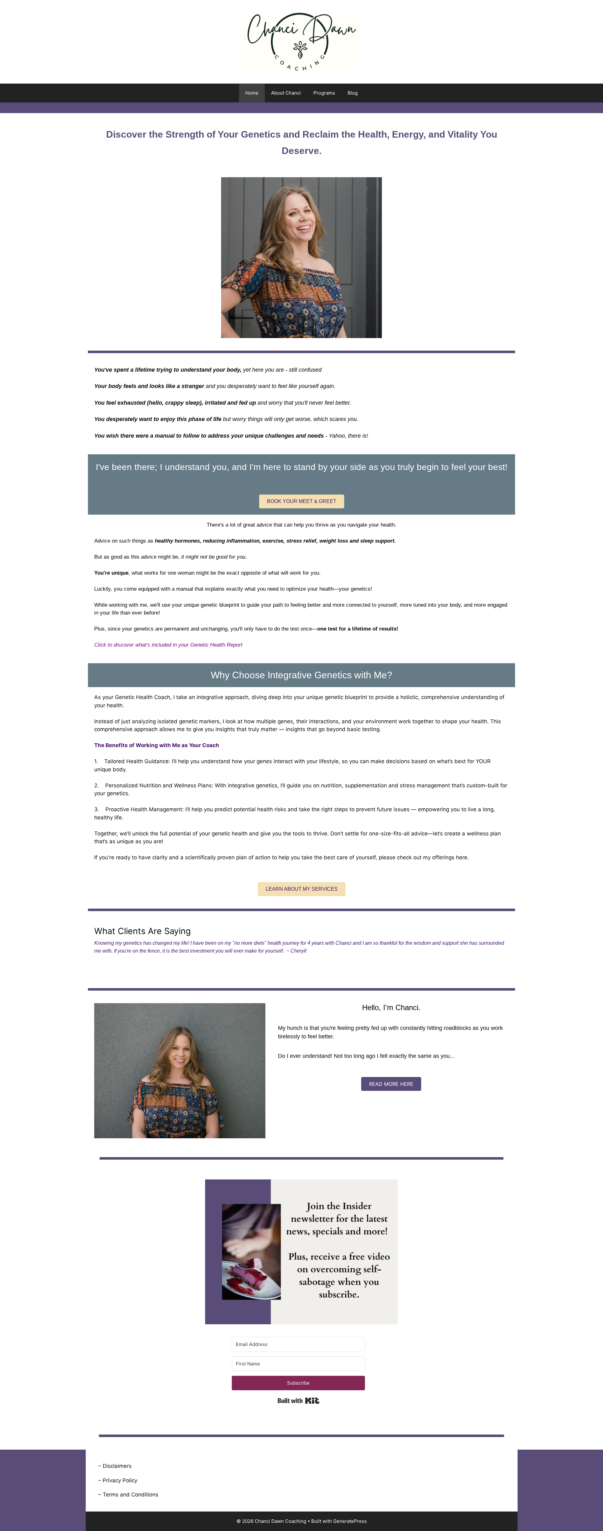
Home (251, 93)
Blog (353, 93)
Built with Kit (298, 1400)
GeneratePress (350, 1521)
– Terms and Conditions (128, 1494)
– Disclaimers (115, 1466)
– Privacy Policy (117, 1480)
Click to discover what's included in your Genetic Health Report (168, 645)
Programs (324, 93)
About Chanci (286, 93)
